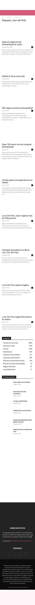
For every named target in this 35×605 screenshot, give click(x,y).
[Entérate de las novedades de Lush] (7, 431)
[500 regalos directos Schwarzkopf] (17, 98)
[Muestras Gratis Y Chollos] (17, 5)
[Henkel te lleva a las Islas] (17, 66)
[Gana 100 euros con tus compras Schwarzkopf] (17, 134)
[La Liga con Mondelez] (7, 403)
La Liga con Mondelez (20, 401)
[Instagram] (15, 554)
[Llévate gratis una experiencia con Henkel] (17, 170)
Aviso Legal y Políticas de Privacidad (17, 587)
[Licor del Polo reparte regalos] (17, 275)
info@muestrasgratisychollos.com (22, 541)
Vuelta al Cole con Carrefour (22, 410)
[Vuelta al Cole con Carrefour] (7, 413)
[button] (3, 12)
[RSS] (20, 554)
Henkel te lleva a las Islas (13, 76)
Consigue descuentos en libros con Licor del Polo (16, 251)
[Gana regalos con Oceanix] (7, 384)
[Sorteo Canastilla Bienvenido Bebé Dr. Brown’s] (7, 422)
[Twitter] (25, 554)
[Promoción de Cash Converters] (7, 394)
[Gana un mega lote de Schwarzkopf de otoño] (17, 31)
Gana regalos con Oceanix (21, 382)
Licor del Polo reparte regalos (15, 285)
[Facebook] (10, 554)
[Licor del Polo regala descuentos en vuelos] (17, 306)
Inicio (3, 17)
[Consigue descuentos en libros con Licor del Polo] (17, 240)
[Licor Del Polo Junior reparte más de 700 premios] (17, 205)
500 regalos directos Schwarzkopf (17, 108)
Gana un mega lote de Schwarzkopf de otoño (12, 43)
